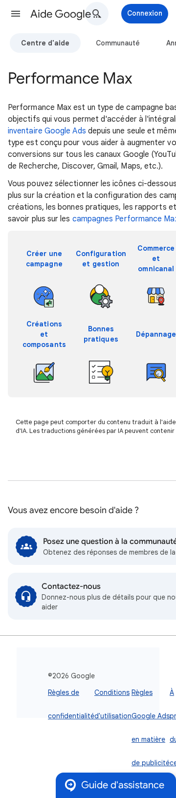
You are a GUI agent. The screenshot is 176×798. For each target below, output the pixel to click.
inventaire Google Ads (47, 131)
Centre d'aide (45, 43)
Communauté (118, 43)
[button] (15, 13)
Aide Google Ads (66, 14)
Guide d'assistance (122, 785)
